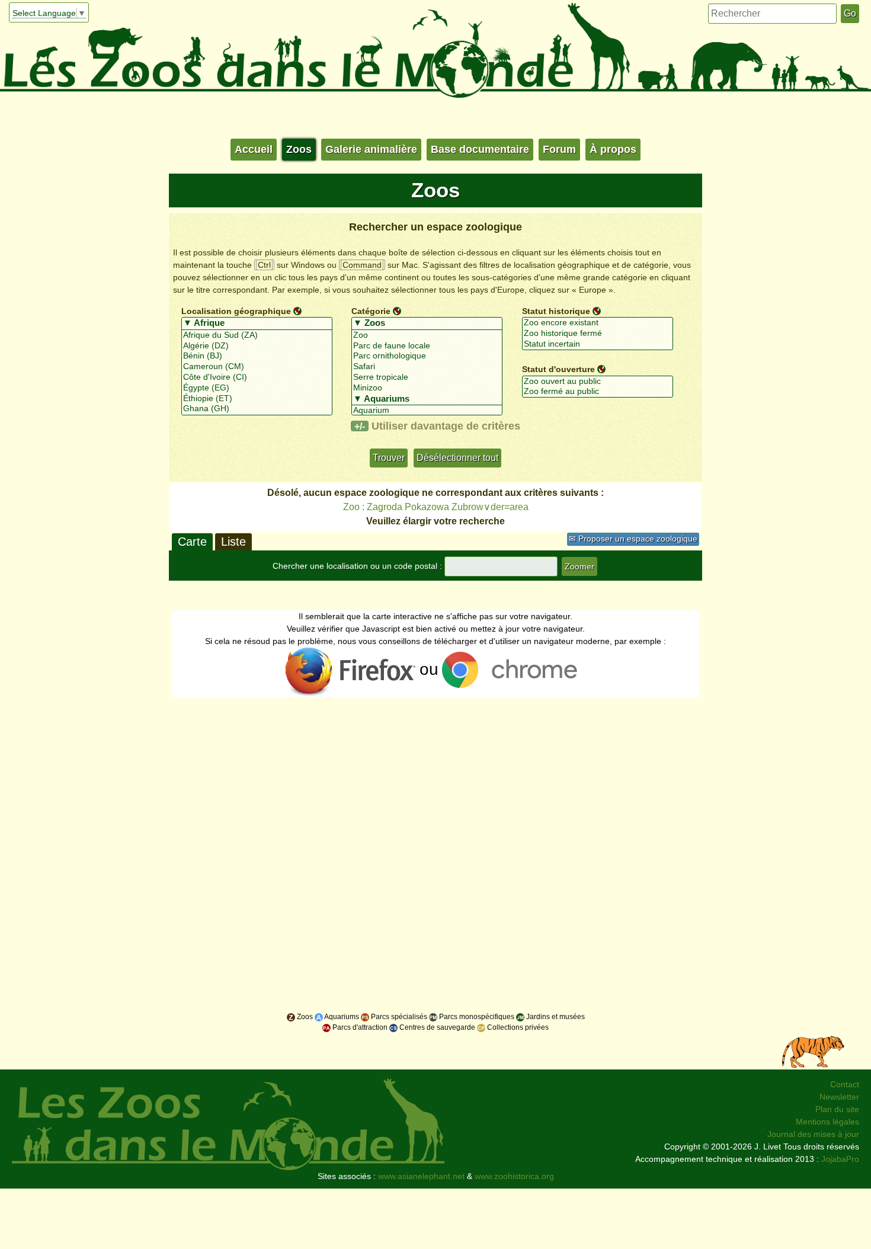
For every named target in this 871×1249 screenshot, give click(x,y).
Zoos (299, 149)
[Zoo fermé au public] (598, 391)
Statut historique (556, 310)
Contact (844, 1084)
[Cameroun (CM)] (257, 366)
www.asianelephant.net (421, 1176)
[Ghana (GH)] (257, 408)
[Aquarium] (427, 410)
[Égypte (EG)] (257, 388)
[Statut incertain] (598, 344)
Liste (233, 541)
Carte (192, 541)
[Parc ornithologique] (427, 356)
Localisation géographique (236, 310)
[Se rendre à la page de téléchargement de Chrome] (514, 672)
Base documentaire (480, 149)
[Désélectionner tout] (297, 310)
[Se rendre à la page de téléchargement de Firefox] (351, 672)
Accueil (254, 149)
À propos (613, 149)
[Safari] (427, 366)
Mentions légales (827, 1121)
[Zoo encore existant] (598, 323)
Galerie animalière (371, 149)
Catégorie (370, 310)
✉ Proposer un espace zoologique (633, 538)
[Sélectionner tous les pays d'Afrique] (257, 323)
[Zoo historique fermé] (598, 333)
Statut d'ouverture (558, 369)
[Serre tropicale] (427, 377)
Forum (559, 149)
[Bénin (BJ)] (257, 356)
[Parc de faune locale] (427, 346)
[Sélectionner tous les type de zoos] (427, 323)
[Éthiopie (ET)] (257, 398)
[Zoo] (427, 335)
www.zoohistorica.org (514, 1176)
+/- (359, 426)
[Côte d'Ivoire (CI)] (257, 377)
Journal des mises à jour (813, 1134)
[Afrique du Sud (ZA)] (257, 335)
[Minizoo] (427, 388)
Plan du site (837, 1109)
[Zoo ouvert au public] (598, 381)
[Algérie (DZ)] (257, 346)
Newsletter (839, 1096)
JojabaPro (840, 1159)
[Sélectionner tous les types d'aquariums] (427, 399)
